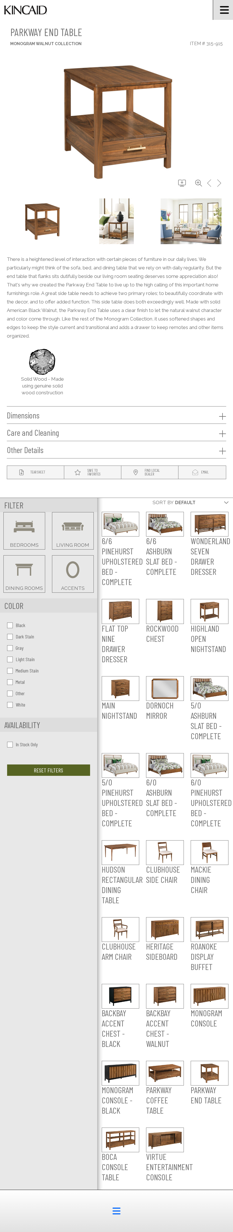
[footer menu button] (116, 1211)
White (20, 704)
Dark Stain (25, 636)
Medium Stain (27, 670)
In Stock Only (27, 744)
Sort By (163, 502)
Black (20, 625)
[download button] (182, 183)
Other (20, 693)
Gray (20, 647)
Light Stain (25, 659)
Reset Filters (48, 770)
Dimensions (23, 415)
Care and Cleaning (33, 432)
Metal (20, 681)
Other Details (25, 450)
